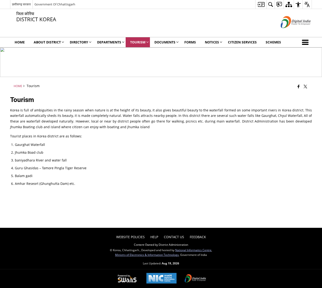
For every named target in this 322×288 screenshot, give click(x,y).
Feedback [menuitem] (198, 237)
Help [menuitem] (154, 237)
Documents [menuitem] (164, 42)
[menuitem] (260, 4)
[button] (306, 42)
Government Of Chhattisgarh (54, 4)
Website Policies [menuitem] (130, 237)
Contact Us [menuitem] (174, 237)
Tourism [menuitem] (137, 42)
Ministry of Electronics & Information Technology (147, 255)
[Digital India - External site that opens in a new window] (290, 32)
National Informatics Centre (193, 250)
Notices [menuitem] (212, 42)
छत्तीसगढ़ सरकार (21, 4)
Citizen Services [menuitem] (242, 42)
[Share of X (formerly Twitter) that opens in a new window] (305, 86)
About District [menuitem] (47, 42)
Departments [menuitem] (109, 42)
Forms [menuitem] (190, 42)
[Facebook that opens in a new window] (298, 86)
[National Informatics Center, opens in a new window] (161, 278)
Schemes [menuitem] (273, 42)
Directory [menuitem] (79, 42)
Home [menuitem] (20, 42)
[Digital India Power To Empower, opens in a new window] (195, 279)
